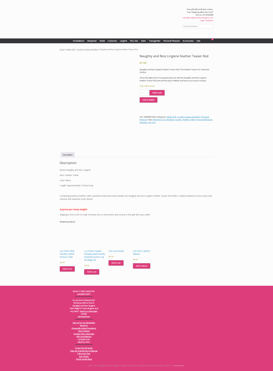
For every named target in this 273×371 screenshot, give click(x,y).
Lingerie (123, 40)
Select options (141, 266)
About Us (84, 325)
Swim (143, 40)
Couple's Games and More (88, 49)
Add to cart (157, 92)
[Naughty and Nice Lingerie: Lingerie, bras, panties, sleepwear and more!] (102, 19)
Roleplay (143, 122)
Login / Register (206, 20)
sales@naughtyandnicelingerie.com (197, 17)
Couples (178, 119)
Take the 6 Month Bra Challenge (84, 351)
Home (62, 49)
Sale (198, 40)
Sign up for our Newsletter (84, 322)
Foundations (78, 40)
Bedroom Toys (159, 119)
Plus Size (134, 40)
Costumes (112, 40)
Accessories (188, 40)
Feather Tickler (189, 119)
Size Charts (84, 356)
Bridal (102, 40)
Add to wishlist (148, 100)
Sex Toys (152, 122)
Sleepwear (92, 40)
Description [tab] (68, 154)
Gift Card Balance (83, 336)
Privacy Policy (178, 365)
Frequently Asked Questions (84, 328)
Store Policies (84, 331)
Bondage (170, 119)
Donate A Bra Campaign (84, 334)
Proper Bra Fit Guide (84, 348)
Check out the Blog (84, 359)
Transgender (154, 40)
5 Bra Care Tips (83, 353)
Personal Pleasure (171, 40)
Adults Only (70, 49)
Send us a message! (88, 311)
